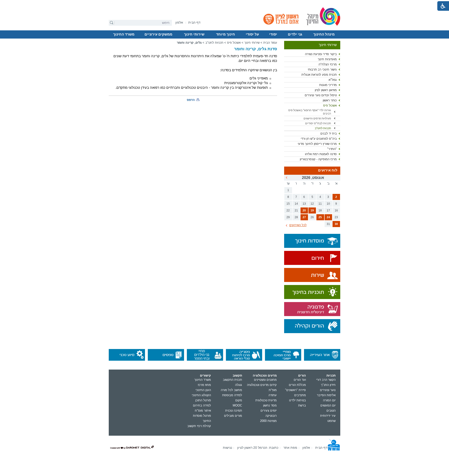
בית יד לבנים (328, 133)
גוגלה (238, 385)
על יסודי (252, 34)
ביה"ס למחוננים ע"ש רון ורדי (319, 138)
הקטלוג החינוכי (201, 395)
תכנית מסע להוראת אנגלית (319, 74)
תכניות (331, 375)
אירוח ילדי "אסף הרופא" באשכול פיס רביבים (309, 112)
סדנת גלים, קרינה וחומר (255, 49)
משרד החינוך (123, 34)
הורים (302, 375)
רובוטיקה (271, 415)
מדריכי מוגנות (328, 85)
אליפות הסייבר (326, 395)
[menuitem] (179, 22)
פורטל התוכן (203, 400)
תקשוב (237, 375)
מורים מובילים (233, 415)
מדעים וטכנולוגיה (265, 375)
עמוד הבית (270, 42)
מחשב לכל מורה (231, 390)
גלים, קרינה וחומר (189, 42)
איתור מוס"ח (203, 410)
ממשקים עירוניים (158, 34)
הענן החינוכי (203, 390)
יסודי (273, 34)
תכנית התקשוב (232, 379)
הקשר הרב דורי (326, 379)
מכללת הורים (297, 385)
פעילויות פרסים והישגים (317, 118)
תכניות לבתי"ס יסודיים (318, 123)
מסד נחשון (270, 405)
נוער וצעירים (328, 390)
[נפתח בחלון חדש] (312, 258)
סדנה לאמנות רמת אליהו (321, 154)
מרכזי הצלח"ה (328, 64)
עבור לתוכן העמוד (224, 3)
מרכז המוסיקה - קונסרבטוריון (318, 159)
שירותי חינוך (194, 34)
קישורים (205, 375)
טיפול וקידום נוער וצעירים (321, 95)
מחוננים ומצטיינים (265, 379)
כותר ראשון (330, 100)
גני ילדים (295, 34)
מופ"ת (273, 390)
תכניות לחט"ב (323, 128)
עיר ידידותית (328, 415)
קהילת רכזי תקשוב (199, 426)
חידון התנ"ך (328, 385)
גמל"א (333, 80)
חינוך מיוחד (225, 34)
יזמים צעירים (269, 410)
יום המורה (329, 400)
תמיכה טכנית (233, 410)
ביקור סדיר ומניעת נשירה (321, 54)
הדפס (191, 100)
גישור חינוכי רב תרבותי (322, 69)
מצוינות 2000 (268, 421)
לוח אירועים (327, 170)
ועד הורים (300, 379)
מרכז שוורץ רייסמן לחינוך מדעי (317, 144)
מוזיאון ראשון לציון (326, 90)
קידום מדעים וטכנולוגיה (262, 385)
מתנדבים (300, 395)
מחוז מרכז (204, 385)
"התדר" (332, 149)
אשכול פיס (330, 105)
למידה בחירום (202, 405)
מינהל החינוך (324, 34)
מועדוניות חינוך (327, 59)
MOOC (237, 405)
